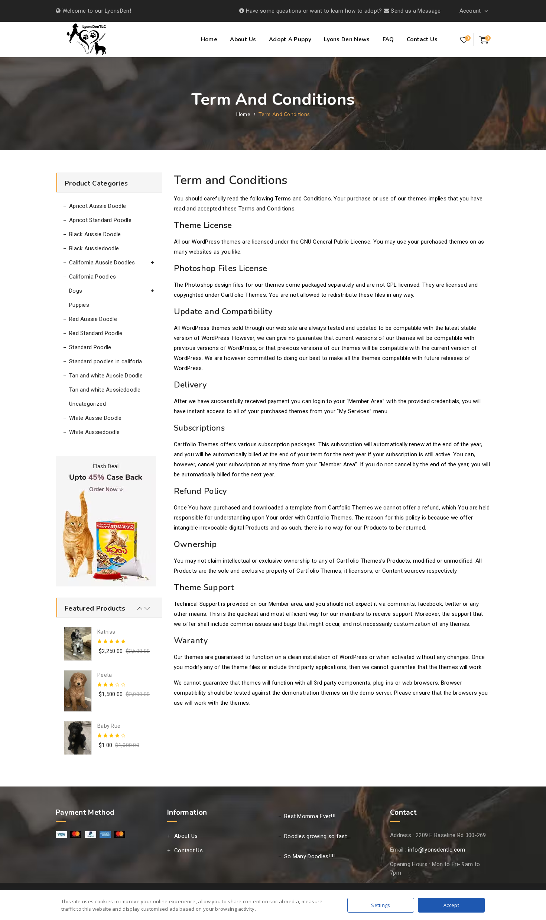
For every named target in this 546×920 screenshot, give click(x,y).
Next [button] (147, 608)
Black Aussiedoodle (94, 248)
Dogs (75, 290)
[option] (109, 644)
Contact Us (422, 39)
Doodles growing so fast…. (318, 836)
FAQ (388, 39)
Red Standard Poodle (96, 333)
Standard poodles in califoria (105, 361)
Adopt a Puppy (290, 39)
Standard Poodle (90, 347)
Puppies (79, 305)
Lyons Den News (347, 39)
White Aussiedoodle (94, 432)
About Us (243, 39)
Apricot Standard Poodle (100, 220)
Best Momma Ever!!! (309, 816)
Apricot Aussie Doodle (97, 206)
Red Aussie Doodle (93, 319)
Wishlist (464, 39)
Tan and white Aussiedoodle (105, 389)
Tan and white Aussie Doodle (106, 375)
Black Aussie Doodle (95, 234)
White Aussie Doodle (95, 418)
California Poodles (92, 276)
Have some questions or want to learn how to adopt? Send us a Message (342, 10)
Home (209, 39)
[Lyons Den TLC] (87, 40)
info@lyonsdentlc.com (436, 849)
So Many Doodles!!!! (309, 856)
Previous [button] (139, 608)
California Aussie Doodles (102, 262)
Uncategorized (87, 404)
